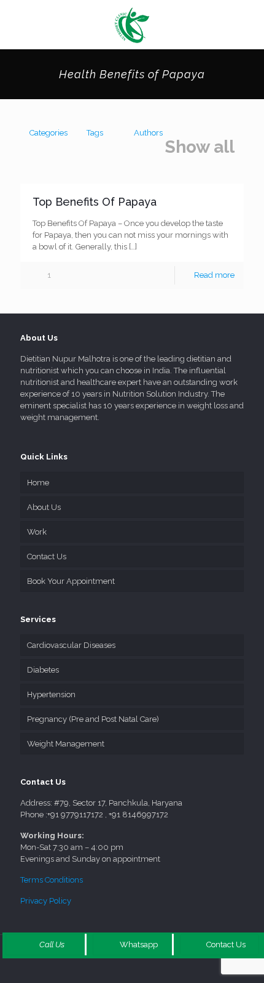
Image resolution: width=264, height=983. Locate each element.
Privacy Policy (45, 900)
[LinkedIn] (140, 970)
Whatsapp (138, 944)
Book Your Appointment (71, 581)
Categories (48, 132)
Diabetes (43, 669)
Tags (95, 132)
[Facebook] (107, 970)
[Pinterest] (156, 970)
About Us (44, 507)
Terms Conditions (51, 879)
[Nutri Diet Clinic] (132, 24)
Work (37, 531)
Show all (200, 147)
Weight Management (65, 743)
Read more (214, 275)
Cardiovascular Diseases (71, 645)
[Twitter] (123, 970)
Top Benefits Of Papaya (95, 201)
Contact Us (46, 556)
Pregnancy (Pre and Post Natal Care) (93, 719)
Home (38, 482)
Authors (148, 132)
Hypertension (51, 694)
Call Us (50, 944)
